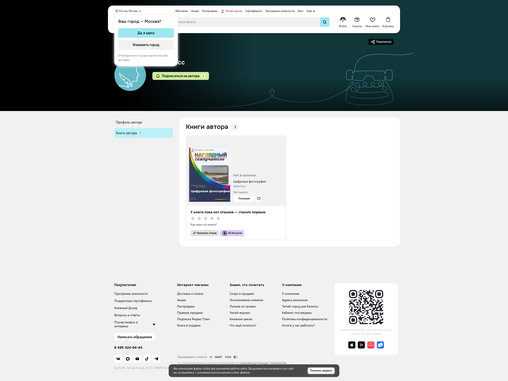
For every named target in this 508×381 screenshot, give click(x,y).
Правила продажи (190, 313)
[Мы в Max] (128, 359)
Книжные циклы (241, 319)
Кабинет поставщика (297, 313)
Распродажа (185, 306)
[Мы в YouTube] (137, 359)
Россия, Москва (128, 11)
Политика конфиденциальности (304, 319)
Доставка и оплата (190, 294)
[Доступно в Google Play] (361, 344)
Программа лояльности (131, 294)
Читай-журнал (240, 313)
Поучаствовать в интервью (126, 324)
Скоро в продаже (242, 294)
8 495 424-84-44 (128, 348)
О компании (290, 294)
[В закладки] (259, 198)
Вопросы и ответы (127, 315)
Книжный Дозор (125, 308)
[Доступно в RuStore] (380, 344)
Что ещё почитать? (243, 325)
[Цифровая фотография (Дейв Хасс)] (209, 170)
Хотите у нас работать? (298, 325)
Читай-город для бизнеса (300, 306)
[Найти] (324, 22)
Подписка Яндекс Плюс (193, 319)
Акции (181, 300)
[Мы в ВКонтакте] (118, 359)
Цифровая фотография (249, 181)
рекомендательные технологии (263, 363)
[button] (203, 76)
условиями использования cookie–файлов (223, 372)
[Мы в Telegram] (156, 359)
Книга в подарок (189, 325)
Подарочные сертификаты (133, 301)
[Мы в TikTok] (147, 359)
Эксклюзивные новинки (246, 300)
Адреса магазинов (295, 300)
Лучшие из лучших (243, 306)
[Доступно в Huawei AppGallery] (370, 344)
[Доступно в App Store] (351, 344)
